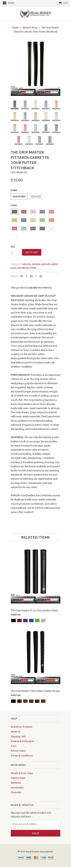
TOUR (33, 268)
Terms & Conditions (22, 755)
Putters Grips (18, 778)
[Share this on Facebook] (26, 276)
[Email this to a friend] (40, 276)
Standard (19, 196)
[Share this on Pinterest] (30, 276)
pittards (46, 264)
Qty (13, 246)
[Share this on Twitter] (20, 275)
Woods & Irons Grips (22, 773)
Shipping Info (18, 736)
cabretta (26, 264)
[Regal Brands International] (35, 13)
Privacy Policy (18, 750)
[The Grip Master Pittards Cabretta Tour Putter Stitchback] (35, 68)
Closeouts (16, 792)
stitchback (23, 268)
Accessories (17, 787)
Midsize (36, 196)
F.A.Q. (14, 746)
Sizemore (16, 782)
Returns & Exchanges (22, 741)
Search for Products (21, 727)
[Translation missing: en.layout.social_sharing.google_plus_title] (35, 276)
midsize (36, 264)
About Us (15, 731)
